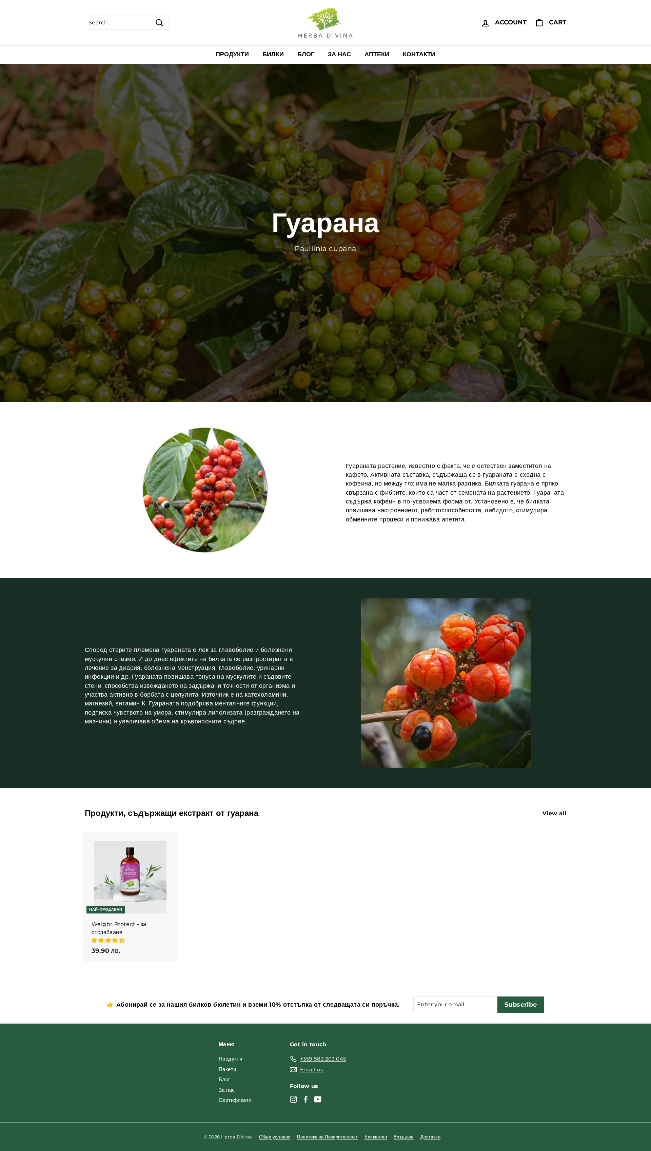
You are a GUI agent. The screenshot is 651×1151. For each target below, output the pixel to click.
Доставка (430, 1136)
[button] (109, 940)
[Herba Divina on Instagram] (293, 1099)
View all (554, 813)
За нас (339, 54)
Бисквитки (375, 1136)
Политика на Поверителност (327, 1136)
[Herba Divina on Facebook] (305, 1099)
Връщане (404, 1136)
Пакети (227, 1069)
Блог (305, 54)
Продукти (232, 54)
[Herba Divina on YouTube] (317, 1099)
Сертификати (235, 1100)
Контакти (419, 54)
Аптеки (376, 54)
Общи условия (275, 1136)
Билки (273, 54)
